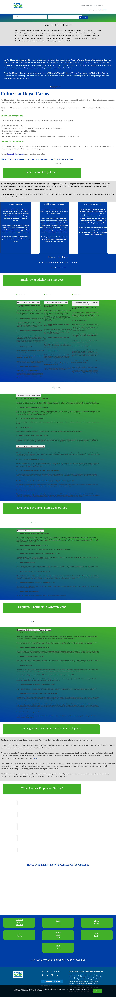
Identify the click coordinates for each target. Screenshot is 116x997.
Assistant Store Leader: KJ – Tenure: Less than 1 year (86, 303)
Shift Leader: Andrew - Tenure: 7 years (28, 302)
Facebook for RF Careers (52, 981)
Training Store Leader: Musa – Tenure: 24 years (30, 446)
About (83, 5)
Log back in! (103, 10)
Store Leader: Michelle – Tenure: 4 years (28, 395)
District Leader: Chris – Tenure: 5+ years (30, 531)
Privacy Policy (37, 990)
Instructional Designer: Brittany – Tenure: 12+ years (34, 630)
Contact (100, 5)
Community (89, 5)
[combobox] (30, 17)
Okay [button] (97, 991)
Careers (95, 5)
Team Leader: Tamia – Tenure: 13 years (56, 302)
